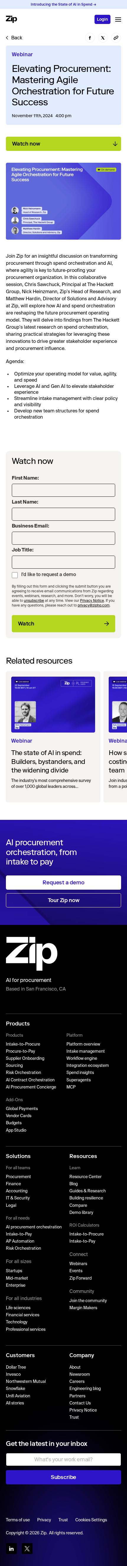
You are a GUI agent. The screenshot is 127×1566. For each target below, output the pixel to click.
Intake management (85, 1051)
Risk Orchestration (23, 1073)
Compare (78, 1206)
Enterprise (15, 1285)
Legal (11, 1206)
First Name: (25, 478)
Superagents (78, 1080)
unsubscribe (34, 601)
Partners (77, 1396)
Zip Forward (80, 1278)
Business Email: (30, 526)
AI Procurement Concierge (31, 1087)
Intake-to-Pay (19, 1234)
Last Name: (25, 502)
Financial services (22, 1315)
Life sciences (18, 1308)
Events (75, 1271)
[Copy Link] (116, 38)
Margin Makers (83, 1308)
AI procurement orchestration (34, 1227)
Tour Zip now (63, 900)
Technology (16, 1322)
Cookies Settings (91, 1520)
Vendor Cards (18, 1116)
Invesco (13, 1375)
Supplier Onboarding (25, 1059)
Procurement (18, 1177)
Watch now (26, 144)
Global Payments (22, 1109)
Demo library (81, 1213)
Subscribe (63, 1477)
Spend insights (80, 1073)
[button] (118, 19)
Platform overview (83, 1044)
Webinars (78, 1264)
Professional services (25, 1330)
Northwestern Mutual (26, 1382)
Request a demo (63, 882)
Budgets (14, 1123)
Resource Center (85, 1177)
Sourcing (14, 1066)
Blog (73, 1184)
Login (102, 19)
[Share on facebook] (90, 38)
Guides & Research (87, 1191)
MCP (71, 1087)
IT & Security (18, 1198)
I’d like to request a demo (48, 574)
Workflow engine (81, 1059)
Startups (14, 1271)
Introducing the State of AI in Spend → (63, 4)
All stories (15, 1403)
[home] (11, 19)
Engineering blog (85, 1389)
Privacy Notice (92, 601)
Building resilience (86, 1198)
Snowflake (15, 1389)
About (75, 1367)
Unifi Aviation (18, 1396)
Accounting (16, 1191)
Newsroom (79, 1375)
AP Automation (20, 1241)
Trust (74, 1417)
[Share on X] (103, 38)
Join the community (88, 1301)
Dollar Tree (16, 1367)
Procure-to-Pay (20, 1051)
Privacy (44, 1520)
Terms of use (18, 1520)
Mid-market (17, 1278)
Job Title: (23, 550)
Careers (76, 1382)
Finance (13, 1184)
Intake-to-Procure (23, 1044)
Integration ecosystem (87, 1066)
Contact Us (80, 1403)
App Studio (16, 1130)
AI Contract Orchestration (30, 1080)
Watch (26, 623)
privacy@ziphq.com (94, 605)
